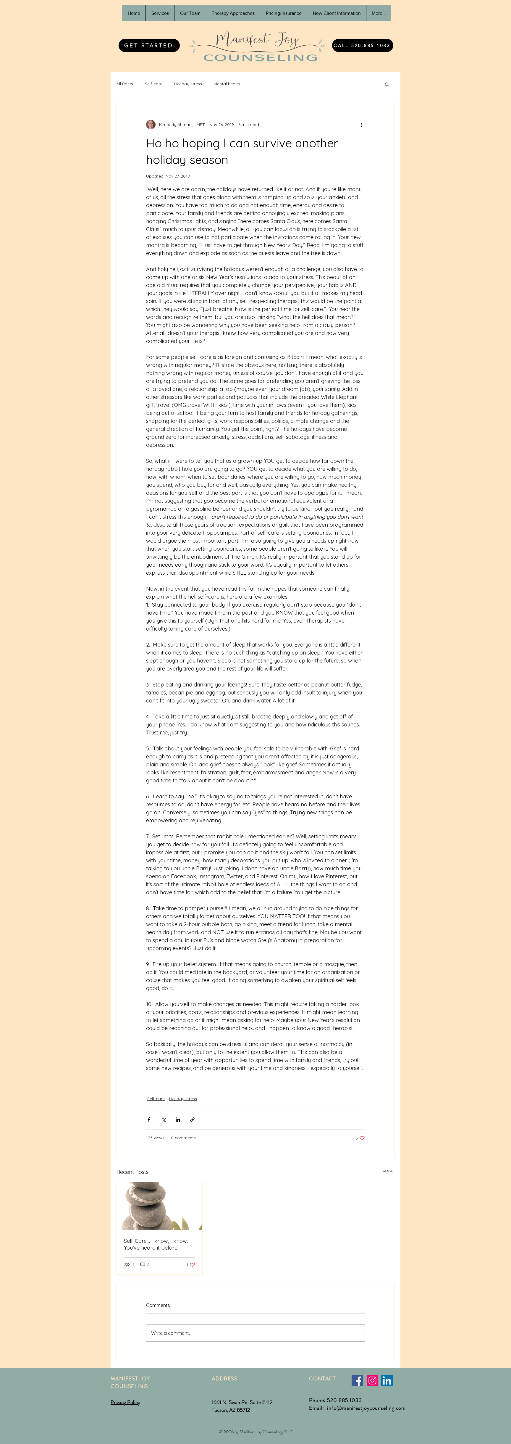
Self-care (153, 83)
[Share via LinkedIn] (178, 1119)
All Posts (125, 83)
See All (388, 1171)
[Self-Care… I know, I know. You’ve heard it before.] (159, 1206)
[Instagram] (372, 1380)
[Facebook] (357, 1380)
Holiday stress (188, 83)
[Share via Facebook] (149, 1119)
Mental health (227, 83)
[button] (387, 84)
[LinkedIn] (387, 1380)
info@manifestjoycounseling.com (366, 1408)
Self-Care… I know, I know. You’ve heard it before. (156, 1244)
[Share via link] (192, 1119)
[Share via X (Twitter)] (163, 1119)
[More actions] (361, 124)
